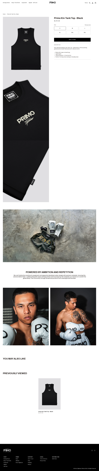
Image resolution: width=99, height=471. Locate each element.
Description (57, 44)
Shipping (29, 462)
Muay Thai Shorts (7, 460)
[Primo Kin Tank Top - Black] (49, 394)
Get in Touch (30, 458)
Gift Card (5, 466)
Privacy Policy (43, 460)
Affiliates (17, 460)
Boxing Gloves (7, 458)
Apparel (5, 464)
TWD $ (86, 2)
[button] (7, 2)
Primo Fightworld (19, 462)
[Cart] (95, 2)
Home (4, 14)
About (17, 458)
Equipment (6, 462)
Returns (29, 464)
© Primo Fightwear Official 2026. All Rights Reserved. (85, 468)
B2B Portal (54, 458)
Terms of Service (43, 458)
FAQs (29, 460)
